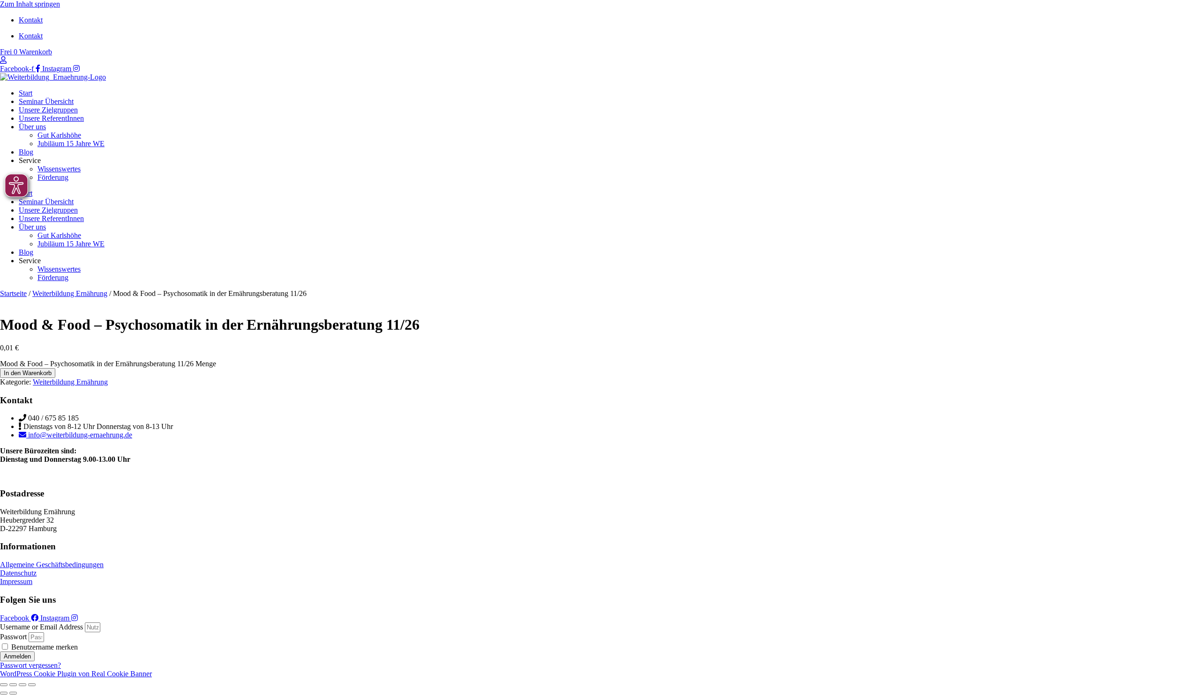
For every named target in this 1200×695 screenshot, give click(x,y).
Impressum (16, 581)
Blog (26, 152)
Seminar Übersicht (46, 101)
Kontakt (31, 20)
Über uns (32, 127)
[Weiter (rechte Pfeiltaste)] (13, 693)
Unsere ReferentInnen (51, 118)
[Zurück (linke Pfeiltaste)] (4, 693)
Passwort (13, 637)
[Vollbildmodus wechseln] (13, 684)
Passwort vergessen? (30, 665)
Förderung (53, 177)
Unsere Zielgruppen (48, 110)
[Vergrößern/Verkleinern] (4, 684)
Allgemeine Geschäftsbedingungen (52, 565)
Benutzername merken (43, 647)
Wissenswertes (59, 169)
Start (25, 93)
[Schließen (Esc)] (32, 684)
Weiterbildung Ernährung (69, 293)
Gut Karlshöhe (59, 135)
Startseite (13, 293)
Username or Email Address (41, 627)
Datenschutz (18, 573)
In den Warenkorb (28, 373)
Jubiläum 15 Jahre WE (71, 144)
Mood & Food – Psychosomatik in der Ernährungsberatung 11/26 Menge (108, 364)
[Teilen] (22, 684)
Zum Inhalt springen (30, 4)
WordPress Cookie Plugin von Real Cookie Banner (76, 674)
